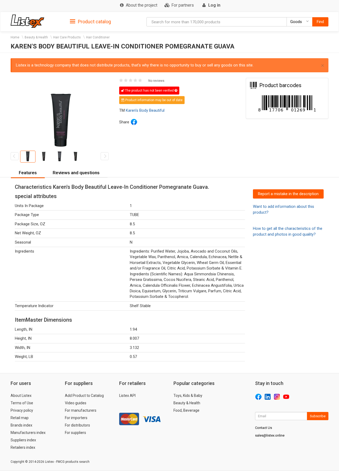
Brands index (21, 425)
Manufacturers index (28, 432)
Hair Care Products (67, 37)
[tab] (90, 21)
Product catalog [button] (94, 21)
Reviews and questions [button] (76, 172)
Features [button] (28, 172)
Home (15, 37)
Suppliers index (23, 440)
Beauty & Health (36, 37)
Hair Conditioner (98, 37)
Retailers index (23, 447)
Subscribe (317, 416)
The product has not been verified (149, 90)
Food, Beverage (186, 410)
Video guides (75, 403)
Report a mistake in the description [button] (288, 193)
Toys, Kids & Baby (187, 395)
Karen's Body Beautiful (145, 110)
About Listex (21, 395)
